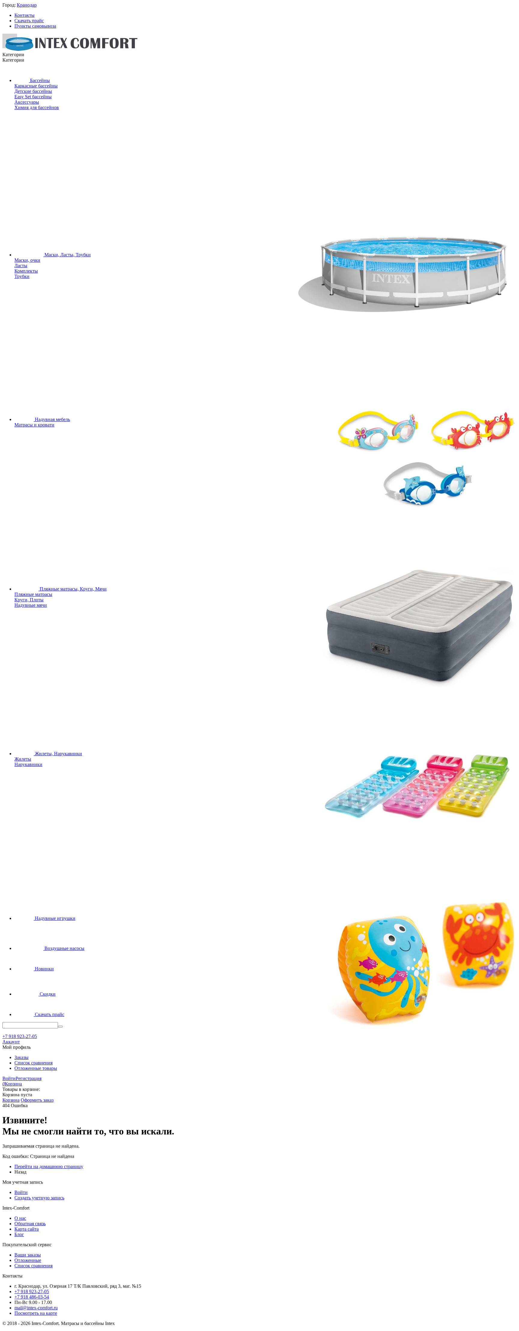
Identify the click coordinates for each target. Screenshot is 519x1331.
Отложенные (27, 1260)
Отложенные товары (35, 1068)
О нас (20, 1218)
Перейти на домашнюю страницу (48, 1166)
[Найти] (60, 1026)
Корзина (11, 1100)
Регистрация (28, 1078)
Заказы (21, 1057)
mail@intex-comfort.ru (36, 1307)
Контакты (24, 15)
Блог (19, 1234)
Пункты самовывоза (35, 26)
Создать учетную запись (39, 1197)
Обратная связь (30, 1223)
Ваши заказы (27, 1254)
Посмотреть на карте (35, 1313)
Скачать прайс (29, 20)
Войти (9, 1078)
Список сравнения (33, 1062)
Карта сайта (26, 1229)
